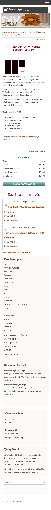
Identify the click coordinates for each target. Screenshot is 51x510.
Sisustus (24, 32)
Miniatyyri (8, 323)
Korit (6, 290)
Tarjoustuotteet (11, 355)
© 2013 (5, 501)
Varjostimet (9, 330)
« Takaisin (41, 39)
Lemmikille (8, 312)
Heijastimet (9, 279)
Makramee (9, 315)
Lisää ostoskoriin (12, 220)
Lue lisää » (8, 380)
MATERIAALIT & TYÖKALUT (16, 335)
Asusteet (8, 275)
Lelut (6, 308)
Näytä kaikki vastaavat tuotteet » (16, 252)
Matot (7, 319)
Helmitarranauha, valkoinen (24, 227)
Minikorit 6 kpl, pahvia (24, 201)
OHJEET (7, 264)
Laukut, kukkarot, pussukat (16, 304)
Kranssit (7, 297)
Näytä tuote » (9, 212)
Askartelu (8, 271)
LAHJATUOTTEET (11, 339)
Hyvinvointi (9, 282)
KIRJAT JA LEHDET (12, 343)
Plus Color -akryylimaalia (26, 136)
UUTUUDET (8, 350)
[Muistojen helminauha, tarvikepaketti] (23, 55)
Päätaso (4, 32)
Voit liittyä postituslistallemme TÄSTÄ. (21, 473)
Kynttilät (8, 301)
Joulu (6, 286)
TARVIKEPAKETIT (14, 32)
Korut (6, 293)
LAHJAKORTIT (10, 346)
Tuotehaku (41, 32)
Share (23, 71)
